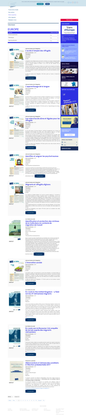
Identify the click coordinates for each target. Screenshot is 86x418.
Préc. (14, 400)
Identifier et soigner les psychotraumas (41, 156)
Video (64, 142)
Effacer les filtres (54, 32)
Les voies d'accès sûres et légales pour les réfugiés (42, 119)
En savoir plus (31, 78)
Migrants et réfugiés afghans (37, 184)
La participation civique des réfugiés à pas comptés (70, 52)
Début (10, 400)
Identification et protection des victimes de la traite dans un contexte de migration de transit (42, 223)
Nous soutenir (35, 410)
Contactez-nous (35, 408)
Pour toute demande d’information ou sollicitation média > (69, 66)
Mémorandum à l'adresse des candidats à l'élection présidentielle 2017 (42, 364)
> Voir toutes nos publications (71, 60)
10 (36, 400)
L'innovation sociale (33, 262)
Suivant (39, 400)
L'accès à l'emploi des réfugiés (38, 50)
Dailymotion (10, 410)
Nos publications (47, 410)
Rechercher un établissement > (68, 80)
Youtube (9, 408)
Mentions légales (23, 408)
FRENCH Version (30, 316)
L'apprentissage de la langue (37, 86)
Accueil (45, 408)
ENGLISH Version (30, 351)
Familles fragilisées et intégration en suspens (70, 58)
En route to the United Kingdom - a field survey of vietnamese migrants (42, 293)
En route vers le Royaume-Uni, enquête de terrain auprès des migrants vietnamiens (41, 330)
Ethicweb (28, 410)
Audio (64, 145)
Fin (43, 400)
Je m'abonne (69, 134)
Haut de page (43, 405)
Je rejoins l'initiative (67, 122)
